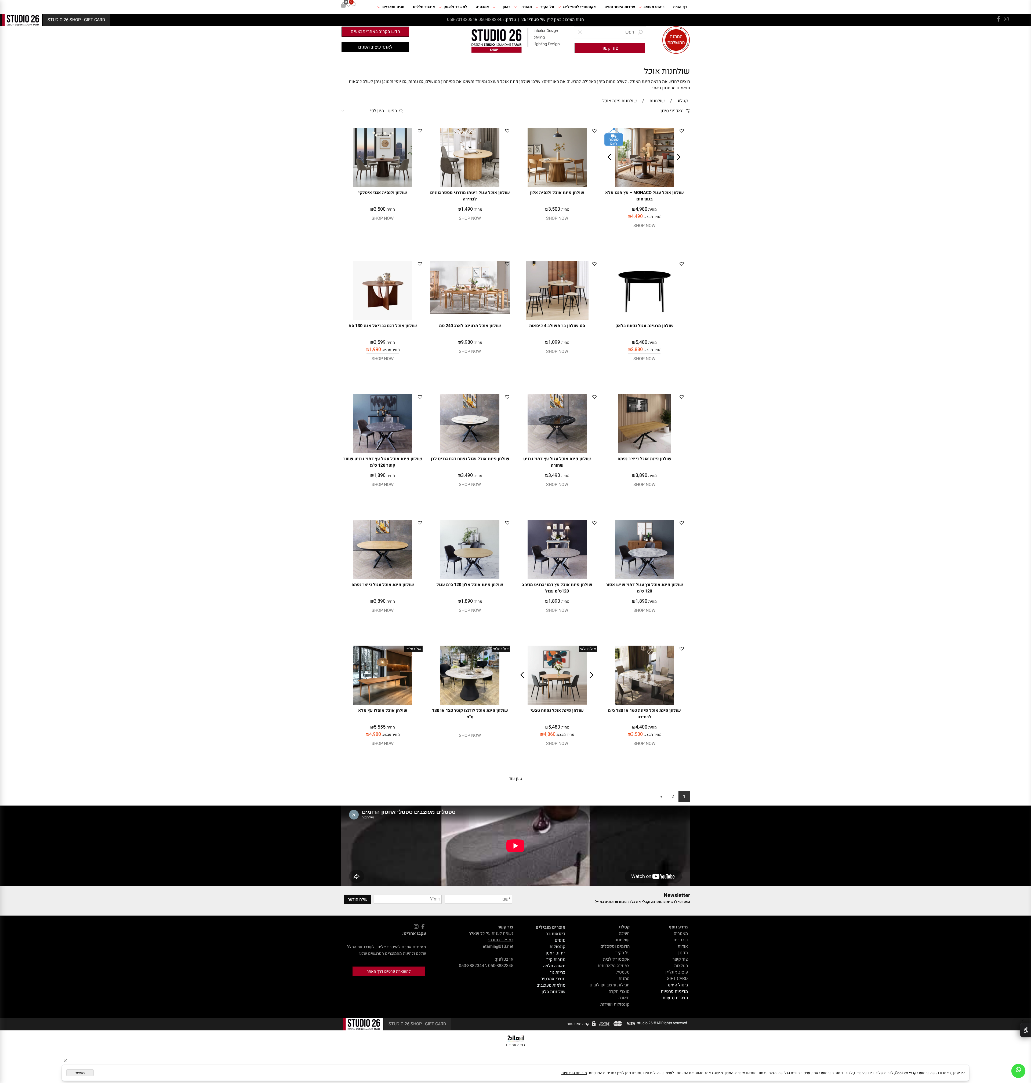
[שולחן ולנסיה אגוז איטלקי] (382, 185)
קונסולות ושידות (615, 1004)
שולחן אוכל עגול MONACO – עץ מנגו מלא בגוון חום (644, 195)
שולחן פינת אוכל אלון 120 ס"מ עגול (470, 584)
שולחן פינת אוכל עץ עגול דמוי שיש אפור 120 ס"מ (644, 587)
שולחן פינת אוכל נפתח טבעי (557, 710)
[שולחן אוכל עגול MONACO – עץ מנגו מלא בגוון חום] (644, 185)
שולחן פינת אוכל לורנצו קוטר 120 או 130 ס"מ (470, 713)
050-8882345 (491, 19)
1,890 (380, 475)
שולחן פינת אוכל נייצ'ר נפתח (644, 459)
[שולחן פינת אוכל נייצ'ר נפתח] (644, 451)
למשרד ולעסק (455, 7)
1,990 (375, 349)
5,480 (641, 342)
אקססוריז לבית (616, 959)
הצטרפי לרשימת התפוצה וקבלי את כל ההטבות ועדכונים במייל (642, 902)
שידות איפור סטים (619, 7)
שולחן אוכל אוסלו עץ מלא (382, 710)
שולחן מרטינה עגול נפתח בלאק (644, 326)
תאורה (526, 7)
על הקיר (547, 7)
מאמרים (681, 933)
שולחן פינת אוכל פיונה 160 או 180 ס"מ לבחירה (644, 713)
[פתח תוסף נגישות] (1025, 1030)
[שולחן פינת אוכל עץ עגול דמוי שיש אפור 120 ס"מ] (644, 577)
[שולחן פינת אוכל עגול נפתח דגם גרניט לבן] (469, 451)
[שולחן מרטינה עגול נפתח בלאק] (644, 318)
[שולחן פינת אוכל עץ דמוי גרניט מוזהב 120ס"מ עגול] (557, 577)
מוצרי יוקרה (619, 991)
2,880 (637, 349)
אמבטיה (482, 7)
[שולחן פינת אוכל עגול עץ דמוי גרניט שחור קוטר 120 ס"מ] (382, 451)
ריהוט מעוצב (654, 7)
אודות (683, 946)
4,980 (641, 209)
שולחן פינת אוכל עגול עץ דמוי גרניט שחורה (557, 462)
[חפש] (354, 5)
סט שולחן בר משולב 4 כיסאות (557, 326)
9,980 (467, 342)
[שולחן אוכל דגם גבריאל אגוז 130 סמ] (382, 318)
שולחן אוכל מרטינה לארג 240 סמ (470, 326)
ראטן (506, 7)
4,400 (641, 727)
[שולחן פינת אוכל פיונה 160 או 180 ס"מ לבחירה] (644, 703)
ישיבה (624, 933)
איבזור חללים (424, 7)
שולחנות (622, 940)
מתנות (624, 978)
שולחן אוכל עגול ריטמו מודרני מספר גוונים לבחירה (470, 195)
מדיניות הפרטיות (574, 1073)
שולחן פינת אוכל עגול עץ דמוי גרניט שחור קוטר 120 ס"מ (382, 462)
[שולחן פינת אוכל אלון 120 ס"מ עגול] (469, 577)
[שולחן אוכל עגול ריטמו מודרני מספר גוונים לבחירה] (469, 185)
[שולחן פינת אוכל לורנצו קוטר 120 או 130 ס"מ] (469, 703)
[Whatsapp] (1018, 1071)
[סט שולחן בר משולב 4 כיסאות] (557, 318)
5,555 (380, 727)
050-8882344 (471, 966)
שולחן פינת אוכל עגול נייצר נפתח (382, 584)
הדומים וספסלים (615, 946)
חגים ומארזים (393, 7)
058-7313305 (460, 19)
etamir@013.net (498, 946)
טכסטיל (623, 972)
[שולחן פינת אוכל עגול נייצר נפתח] (382, 577)
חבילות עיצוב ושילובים (610, 985)
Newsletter (677, 895)
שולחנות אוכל (667, 71)
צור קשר (680, 959)
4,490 (637, 216)
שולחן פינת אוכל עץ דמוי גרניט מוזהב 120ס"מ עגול (557, 587)
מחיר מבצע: (652, 216)
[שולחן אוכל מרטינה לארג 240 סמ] (470, 313)
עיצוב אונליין (676, 972)
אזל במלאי (588, 649)
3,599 (380, 342)
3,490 (554, 475)
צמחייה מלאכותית (614, 966)
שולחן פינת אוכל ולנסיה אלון (557, 192)
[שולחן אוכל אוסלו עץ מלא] (382, 703)
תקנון (683, 953)
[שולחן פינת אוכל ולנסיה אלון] (557, 185)
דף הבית (680, 7)
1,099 (554, 342)
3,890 (641, 475)
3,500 (554, 209)
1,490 (467, 209)
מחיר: (652, 209)
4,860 (550, 734)
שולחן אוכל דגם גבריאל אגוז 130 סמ (382, 326)
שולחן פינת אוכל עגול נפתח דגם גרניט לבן (470, 459)
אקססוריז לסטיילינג (579, 7)
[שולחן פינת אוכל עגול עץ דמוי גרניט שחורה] (557, 451)
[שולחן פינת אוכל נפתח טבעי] (557, 703)
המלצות (681, 966)
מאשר (80, 1073)
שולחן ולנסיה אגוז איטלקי (382, 192)
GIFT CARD (677, 978)
